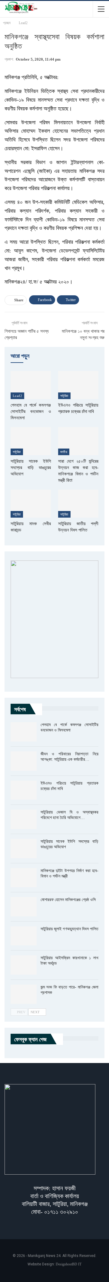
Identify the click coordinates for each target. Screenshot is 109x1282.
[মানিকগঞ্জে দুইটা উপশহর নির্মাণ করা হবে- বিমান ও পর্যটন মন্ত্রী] (24, 877)
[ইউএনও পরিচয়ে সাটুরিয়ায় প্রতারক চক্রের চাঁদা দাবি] (78, 385)
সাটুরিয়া (64, 396)
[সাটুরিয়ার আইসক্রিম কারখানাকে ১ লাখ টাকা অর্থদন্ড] (24, 965)
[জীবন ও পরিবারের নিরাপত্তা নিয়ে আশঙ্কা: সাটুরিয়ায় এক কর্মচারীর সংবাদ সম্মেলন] (24, 761)
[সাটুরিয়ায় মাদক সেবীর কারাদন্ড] (31, 504)
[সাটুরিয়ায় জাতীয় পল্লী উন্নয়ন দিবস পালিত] (78, 504)
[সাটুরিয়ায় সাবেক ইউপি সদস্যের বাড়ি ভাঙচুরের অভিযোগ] (31, 441)
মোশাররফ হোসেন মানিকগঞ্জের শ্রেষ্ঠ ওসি (68, 899)
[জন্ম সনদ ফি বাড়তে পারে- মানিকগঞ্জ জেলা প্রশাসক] (24, 994)
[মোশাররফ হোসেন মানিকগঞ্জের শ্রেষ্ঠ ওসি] (24, 906)
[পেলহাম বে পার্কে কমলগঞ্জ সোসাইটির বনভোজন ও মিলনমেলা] (31, 385)
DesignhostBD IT (68, 1264)
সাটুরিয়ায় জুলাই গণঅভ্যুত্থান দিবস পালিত (69, 929)
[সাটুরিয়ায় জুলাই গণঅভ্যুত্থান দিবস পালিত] (24, 936)
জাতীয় (63, 452)
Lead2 (17, 396)
